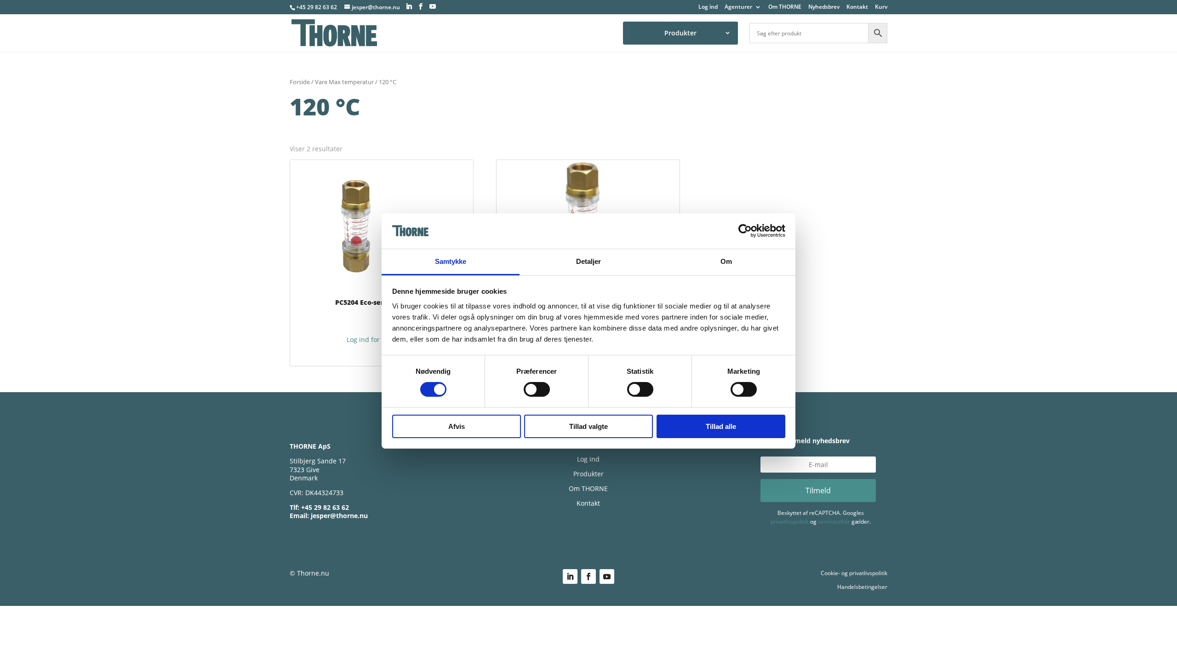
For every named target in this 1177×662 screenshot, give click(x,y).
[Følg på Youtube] (607, 576)
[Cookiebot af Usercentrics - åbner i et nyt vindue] (745, 231)
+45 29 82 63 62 (316, 7)
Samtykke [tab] (451, 261)
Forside (300, 82)
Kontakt (857, 7)
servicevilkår (834, 521)
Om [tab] (726, 261)
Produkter (680, 33)
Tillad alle (721, 426)
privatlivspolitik (790, 521)
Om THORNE (784, 7)
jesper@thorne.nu (339, 515)
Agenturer (738, 7)
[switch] (537, 389)
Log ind (708, 7)
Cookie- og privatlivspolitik (854, 573)
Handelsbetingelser (862, 587)
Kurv (881, 7)
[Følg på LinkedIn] (570, 576)
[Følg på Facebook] (588, 576)
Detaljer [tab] (588, 261)
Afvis (456, 426)
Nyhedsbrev (824, 7)
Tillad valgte (588, 426)
